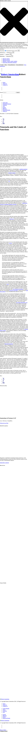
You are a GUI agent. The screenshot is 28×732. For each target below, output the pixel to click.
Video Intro (5, 102)
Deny (6, 64)
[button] (14, 21)
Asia (4, 106)
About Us (5, 83)
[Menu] (0, 80)
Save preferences (19, 64)
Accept (2, 64)
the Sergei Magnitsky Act (21, 302)
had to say (12, 218)
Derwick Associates (13, 290)
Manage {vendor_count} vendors (10, 61)
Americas (5, 105)
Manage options (6, 58)
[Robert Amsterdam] (9, 74)
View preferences (11, 64)
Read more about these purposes (10, 62)
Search (1, 92)
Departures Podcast (7, 103)
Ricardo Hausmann (9, 343)
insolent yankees (11, 172)
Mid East (5, 108)
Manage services (6, 60)
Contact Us (5, 85)
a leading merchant (23, 169)
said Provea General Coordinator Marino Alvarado (13, 204)
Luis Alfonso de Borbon (18, 289)
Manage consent (4, 731)
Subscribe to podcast (4, 462)
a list (8, 284)
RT (9, 181)
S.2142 (10, 243)
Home (4, 82)
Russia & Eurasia (6, 110)
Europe (4, 107)
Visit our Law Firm (4, 423)
